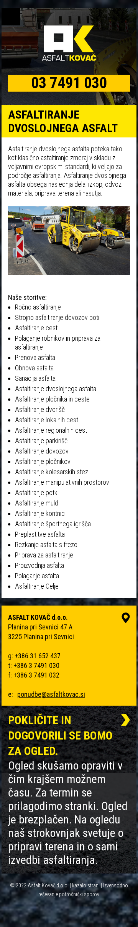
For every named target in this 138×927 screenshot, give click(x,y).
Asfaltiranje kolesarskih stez (51, 472)
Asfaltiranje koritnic (40, 513)
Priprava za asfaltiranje (44, 555)
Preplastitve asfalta (40, 534)
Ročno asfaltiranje (38, 307)
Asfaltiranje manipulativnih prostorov (62, 482)
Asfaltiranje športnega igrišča (53, 524)
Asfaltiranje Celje (37, 586)
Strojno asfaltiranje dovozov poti (57, 317)
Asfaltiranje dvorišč (40, 409)
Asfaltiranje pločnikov (43, 461)
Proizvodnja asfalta (39, 565)
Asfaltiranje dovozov (42, 451)
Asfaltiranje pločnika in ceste (52, 399)
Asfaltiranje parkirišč (41, 441)
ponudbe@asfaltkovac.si (51, 694)
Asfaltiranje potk (36, 493)
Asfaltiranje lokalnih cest (46, 420)
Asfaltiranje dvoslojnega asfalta (55, 389)
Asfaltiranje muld (36, 503)
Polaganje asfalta (37, 576)
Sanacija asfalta (35, 378)
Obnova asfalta (34, 368)
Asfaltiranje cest (36, 328)
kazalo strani (86, 885)
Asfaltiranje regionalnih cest (51, 430)
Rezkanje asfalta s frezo (46, 544)
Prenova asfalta (35, 357)
